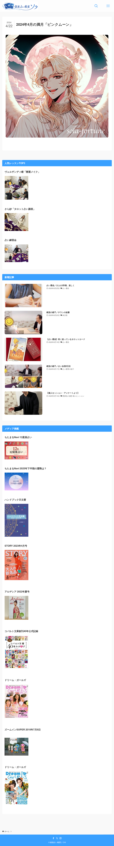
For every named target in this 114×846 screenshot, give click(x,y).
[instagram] (60, 838)
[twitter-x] (57, 838)
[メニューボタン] (108, 6)
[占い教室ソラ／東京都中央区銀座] (20, 6)
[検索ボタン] (96, 6)
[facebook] (53, 838)
